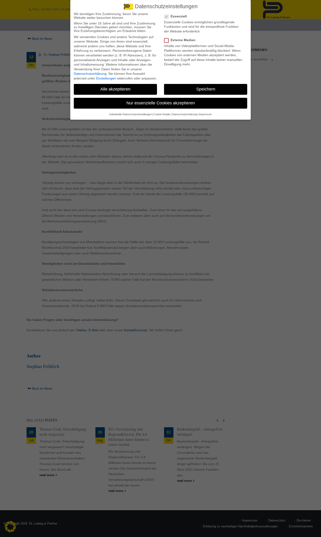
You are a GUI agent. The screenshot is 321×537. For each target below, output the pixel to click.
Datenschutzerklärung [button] (184, 114)
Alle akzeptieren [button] (115, 89)
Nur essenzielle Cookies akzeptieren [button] (160, 103)
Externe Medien (183, 40)
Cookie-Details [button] (161, 114)
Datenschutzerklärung (90, 73)
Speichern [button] (205, 89)
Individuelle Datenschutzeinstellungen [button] (130, 114)
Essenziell (179, 16)
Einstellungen (106, 78)
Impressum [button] (205, 114)
